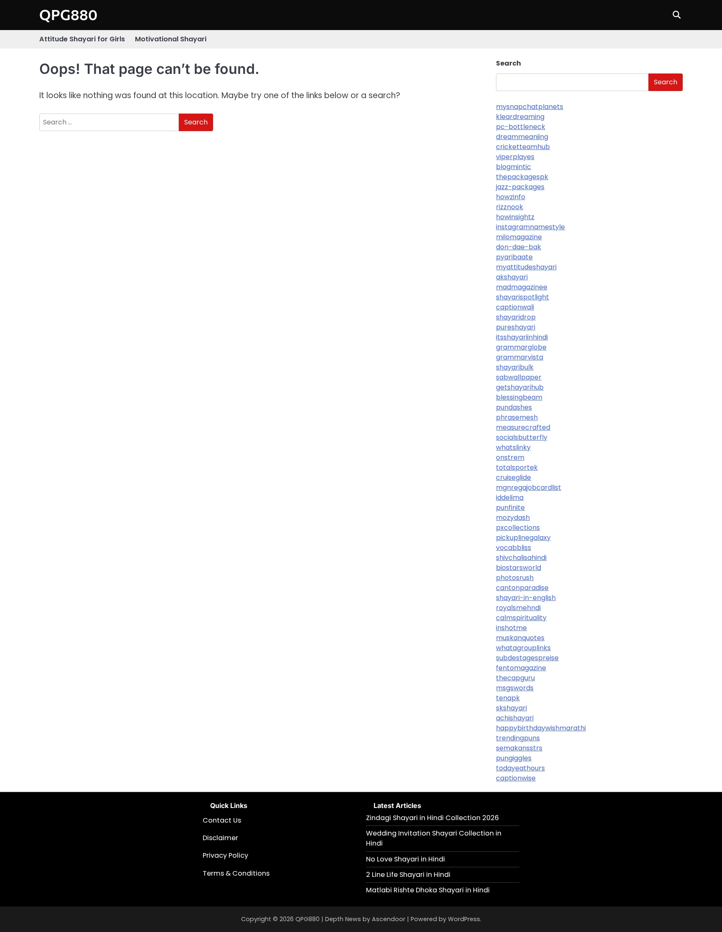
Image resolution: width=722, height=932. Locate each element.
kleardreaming (520, 117)
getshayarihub (520, 387)
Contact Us (222, 820)
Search (508, 63)
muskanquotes (520, 638)
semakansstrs (519, 748)
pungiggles (513, 758)
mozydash (513, 517)
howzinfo (510, 197)
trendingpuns (518, 738)
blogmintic (513, 167)
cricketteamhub (523, 147)
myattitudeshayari (526, 267)
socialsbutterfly (521, 437)
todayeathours (520, 768)
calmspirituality (521, 618)
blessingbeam (519, 397)
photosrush (515, 577)
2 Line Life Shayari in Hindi (408, 874)
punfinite (510, 507)
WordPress (464, 919)
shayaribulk (515, 367)
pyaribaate (514, 257)
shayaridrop (516, 317)
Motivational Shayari (170, 39)
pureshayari (515, 327)
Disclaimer (220, 838)
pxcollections (518, 527)
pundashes (514, 407)
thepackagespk (522, 177)
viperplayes (515, 157)
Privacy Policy (225, 855)
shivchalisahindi (521, 557)
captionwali (515, 307)
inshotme (511, 628)
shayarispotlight (522, 297)
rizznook (509, 207)
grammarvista (519, 357)
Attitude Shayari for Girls (82, 39)
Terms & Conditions (236, 873)
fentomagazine (521, 668)
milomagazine (519, 237)
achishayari (515, 718)
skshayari (511, 708)
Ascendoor (388, 919)
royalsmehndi (518, 608)
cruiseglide (513, 477)
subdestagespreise (527, 658)
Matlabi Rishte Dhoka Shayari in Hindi (428, 890)
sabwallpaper (519, 377)
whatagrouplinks (523, 648)
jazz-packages (520, 187)
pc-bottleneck (520, 127)
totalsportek (517, 467)
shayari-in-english (526, 598)
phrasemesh (517, 417)
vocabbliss (513, 547)
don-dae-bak (518, 247)
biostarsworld (518, 567)
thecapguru (515, 678)
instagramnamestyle (530, 227)
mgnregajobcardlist (528, 487)
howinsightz (515, 217)
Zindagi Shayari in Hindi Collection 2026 (432, 818)
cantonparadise (522, 588)
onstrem (510, 457)
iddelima (510, 497)
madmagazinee (521, 287)
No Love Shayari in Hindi (405, 859)
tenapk (508, 698)
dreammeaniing (522, 137)
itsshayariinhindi (522, 337)
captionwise (516, 778)
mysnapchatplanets (529, 106)
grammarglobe (521, 347)
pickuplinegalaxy (523, 537)
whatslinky (513, 447)
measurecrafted (523, 427)
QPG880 (68, 14)
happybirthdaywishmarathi (541, 728)
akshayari (512, 277)
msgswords (515, 688)
